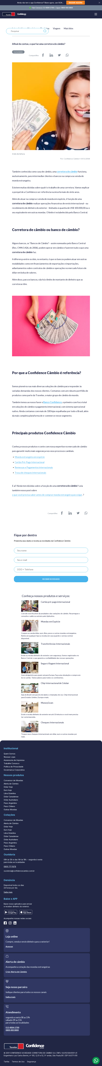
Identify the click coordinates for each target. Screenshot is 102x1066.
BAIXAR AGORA (75, 2)
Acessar (9, 946)
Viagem (56, 28)
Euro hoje (8, 790)
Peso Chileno (9, 806)
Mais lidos (68, 28)
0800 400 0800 (67, 8)
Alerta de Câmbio (11, 783)
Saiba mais (8, 892)
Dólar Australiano (11, 800)
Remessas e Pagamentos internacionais (34, 467)
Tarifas (6, 1062)
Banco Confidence (52, 402)
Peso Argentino (10, 803)
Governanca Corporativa (14, 770)
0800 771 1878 (10, 866)
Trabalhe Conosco (11, 763)
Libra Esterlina (10, 793)
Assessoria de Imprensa (14, 760)
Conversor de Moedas (13, 780)
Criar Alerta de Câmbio (16, 971)
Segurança (31, 1062)
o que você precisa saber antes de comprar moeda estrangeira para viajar (47, 495)
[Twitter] (59, 55)
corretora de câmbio (67, 171)
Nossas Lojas (9, 757)
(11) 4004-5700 (12, 1027)
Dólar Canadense (11, 796)
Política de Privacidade (13, 766)
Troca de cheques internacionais (30, 472)
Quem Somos (9, 754)
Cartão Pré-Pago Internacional (29, 462)
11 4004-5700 (48, 8)
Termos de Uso (18, 1062)
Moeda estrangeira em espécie (30, 457)
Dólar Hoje (8, 787)
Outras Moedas (10, 809)
